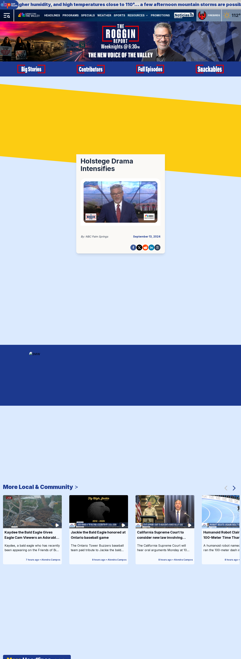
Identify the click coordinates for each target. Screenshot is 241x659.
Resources (136, 15)
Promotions (160, 15)
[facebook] (133, 247)
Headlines (52, 15)
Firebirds (214, 15)
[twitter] (139, 247)
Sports (119, 15)
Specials (88, 15)
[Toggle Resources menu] (146, 15)
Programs (71, 15)
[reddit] (145, 247)
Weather (104, 15)
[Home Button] (29, 15)
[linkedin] (151, 247)
